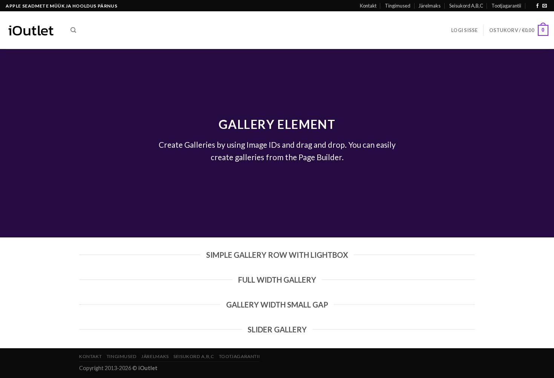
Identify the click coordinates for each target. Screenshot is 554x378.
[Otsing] (73, 30)
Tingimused (397, 6)
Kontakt (368, 6)
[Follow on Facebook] (537, 6)
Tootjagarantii (506, 6)
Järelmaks (430, 6)
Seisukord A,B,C (466, 6)
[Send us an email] (544, 6)
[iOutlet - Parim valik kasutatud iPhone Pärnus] (32, 30)
